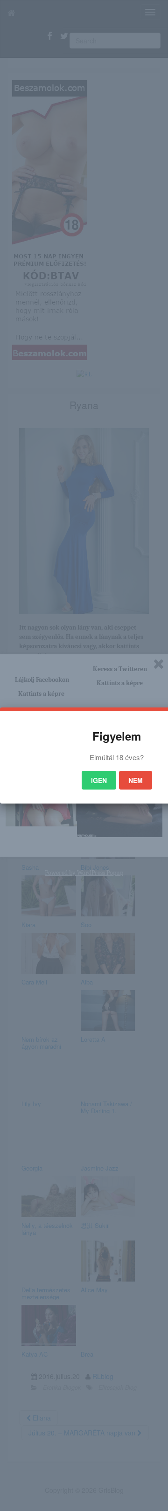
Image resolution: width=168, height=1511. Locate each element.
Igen (99, 780)
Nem (135, 780)
